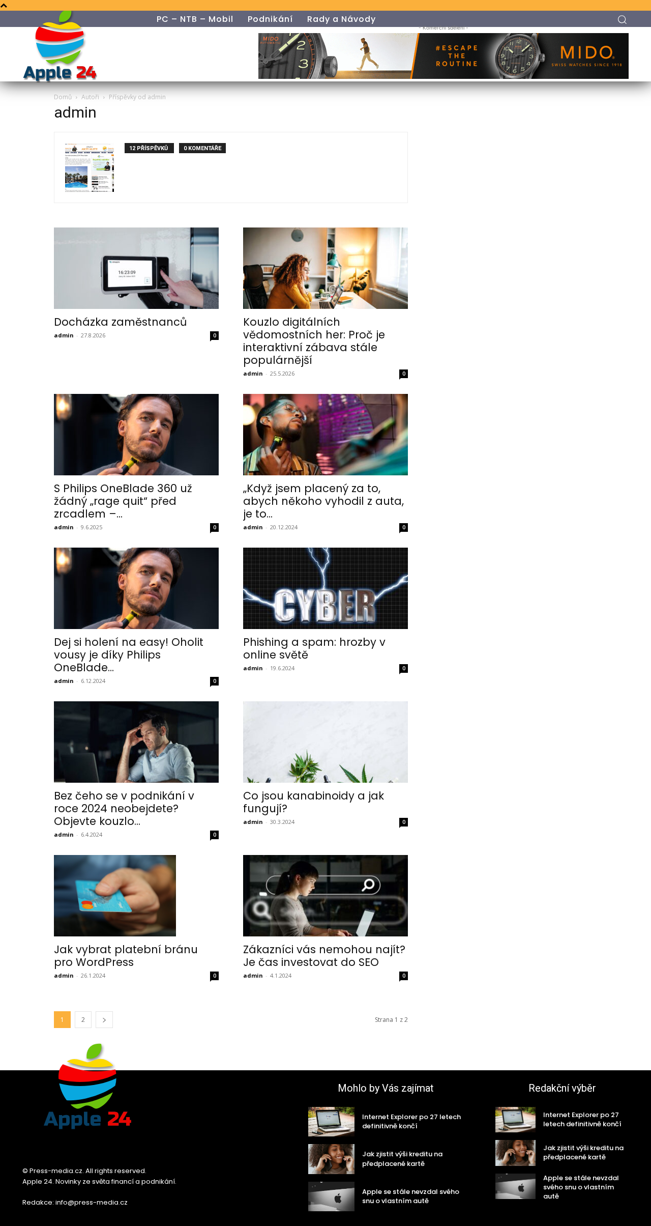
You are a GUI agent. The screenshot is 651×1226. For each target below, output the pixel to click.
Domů (63, 97)
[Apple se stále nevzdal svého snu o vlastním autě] (331, 1196)
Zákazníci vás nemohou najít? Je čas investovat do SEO (324, 956)
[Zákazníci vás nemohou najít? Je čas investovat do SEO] (325, 895)
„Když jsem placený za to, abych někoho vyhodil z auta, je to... (323, 501)
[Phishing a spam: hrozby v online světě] (325, 588)
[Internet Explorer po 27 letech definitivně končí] (331, 1121)
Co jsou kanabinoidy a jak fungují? (313, 802)
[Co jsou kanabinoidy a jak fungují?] (325, 742)
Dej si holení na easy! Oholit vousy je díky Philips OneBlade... (128, 655)
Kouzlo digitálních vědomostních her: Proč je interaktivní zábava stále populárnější (314, 341)
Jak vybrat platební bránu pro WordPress (126, 956)
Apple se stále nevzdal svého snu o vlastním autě (410, 1196)
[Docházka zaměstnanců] (136, 268)
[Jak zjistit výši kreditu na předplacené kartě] (331, 1159)
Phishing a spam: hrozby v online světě (314, 648)
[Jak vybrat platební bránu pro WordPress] (136, 895)
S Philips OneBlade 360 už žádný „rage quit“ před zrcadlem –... (123, 501)
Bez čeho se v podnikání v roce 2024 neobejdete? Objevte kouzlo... (124, 808)
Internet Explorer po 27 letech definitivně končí (411, 1121)
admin (64, 335)
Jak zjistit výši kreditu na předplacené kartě (402, 1158)
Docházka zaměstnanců (120, 322)
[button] (622, 19)
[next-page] (104, 1019)
